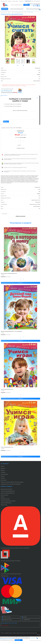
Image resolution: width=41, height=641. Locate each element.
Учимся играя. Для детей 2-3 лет (7, 447)
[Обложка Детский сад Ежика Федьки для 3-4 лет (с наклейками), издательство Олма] (20, 307)
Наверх (38, 634)
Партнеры (3, 478)
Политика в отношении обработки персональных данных (12, 482)
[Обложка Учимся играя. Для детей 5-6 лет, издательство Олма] (20, 365)
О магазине (21, 1)
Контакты (9, 1)
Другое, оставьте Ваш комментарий (20, 110)
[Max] (37, 6)
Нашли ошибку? (4, 95)
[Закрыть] (37, 97)
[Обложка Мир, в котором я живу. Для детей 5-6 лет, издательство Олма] (20, 249)
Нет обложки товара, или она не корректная (13, 106)
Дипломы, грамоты (4, 495)
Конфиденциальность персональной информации (11, 484)
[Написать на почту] (35, 6)
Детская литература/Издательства (7, 493)
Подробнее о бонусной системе (7, 92)
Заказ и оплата (15, 1)
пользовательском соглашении (6, 638)
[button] (4, 9)
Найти (26, 4)
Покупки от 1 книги (7, 616)
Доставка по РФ (4, 1)
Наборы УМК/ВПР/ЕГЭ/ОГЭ (6, 502)
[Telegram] (39, 6)
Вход (32, 1)
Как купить (3, 468)
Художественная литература (6, 489)
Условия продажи (4, 474)
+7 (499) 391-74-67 (27, 1)
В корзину (20, 282)
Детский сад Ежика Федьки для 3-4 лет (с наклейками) (11, 331)
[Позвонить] (33, 6)
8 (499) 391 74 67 (27, 619)
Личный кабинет (37, 1)
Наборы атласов (4, 504)
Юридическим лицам (7, 619)
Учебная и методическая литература (8, 500)
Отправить (6, 121)
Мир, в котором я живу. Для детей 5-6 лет (9, 273)
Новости (2, 466)
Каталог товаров (6, 486)
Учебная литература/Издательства (8, 491)
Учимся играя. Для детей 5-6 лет (7, 389)
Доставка (2, 470)
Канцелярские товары (5, 498)
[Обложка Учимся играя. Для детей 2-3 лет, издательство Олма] (20, 423)
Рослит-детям (3, 480)
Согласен (19, 640)
